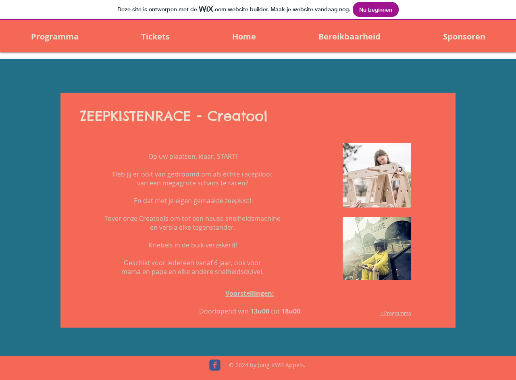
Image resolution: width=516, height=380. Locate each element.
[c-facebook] (215, 365)
